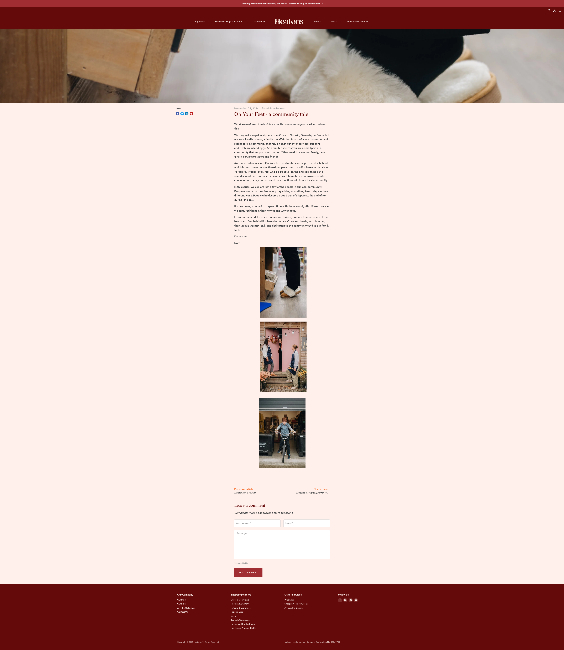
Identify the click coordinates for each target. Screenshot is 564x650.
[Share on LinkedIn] (186, 113)
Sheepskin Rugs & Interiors (229, 21)
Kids (333, 21)
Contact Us (182, 611)
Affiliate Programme (293, 607)
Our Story (181, 599)
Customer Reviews (240, 599)
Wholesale (289, 599)
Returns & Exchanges (241, 607)
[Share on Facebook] (177, 113)
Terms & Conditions (240, 619)
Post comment (248, 572)
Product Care (237, 611)
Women (258, 21)
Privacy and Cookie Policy (243, 624)
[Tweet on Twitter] (182, 113)
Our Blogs (182, 603)
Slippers (199, 21)
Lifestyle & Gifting (356, 21)
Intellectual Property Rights (243, 628)
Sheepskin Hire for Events (296, 603)
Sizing (233, 615)
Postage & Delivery (240, 603)
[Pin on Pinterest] (191, 113)
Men (316, 21)
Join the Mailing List (186, 607)
